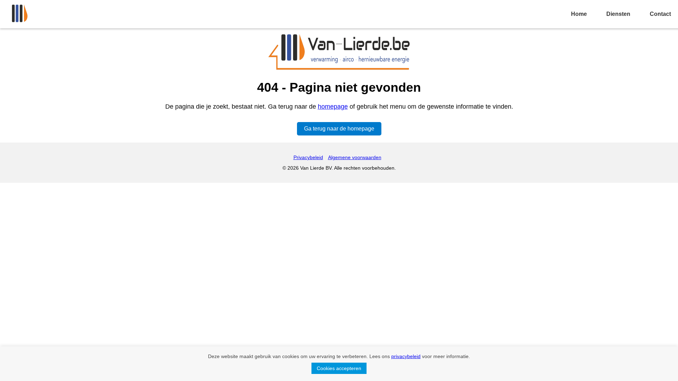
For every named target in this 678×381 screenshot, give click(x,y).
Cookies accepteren (339, 368)
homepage (333, 106)
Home (579, 14)
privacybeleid (406, 356)
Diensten (618, 14)
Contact (660, 14)
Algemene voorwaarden (354, 157)
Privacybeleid (308, 157)
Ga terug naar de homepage (339, 129)
